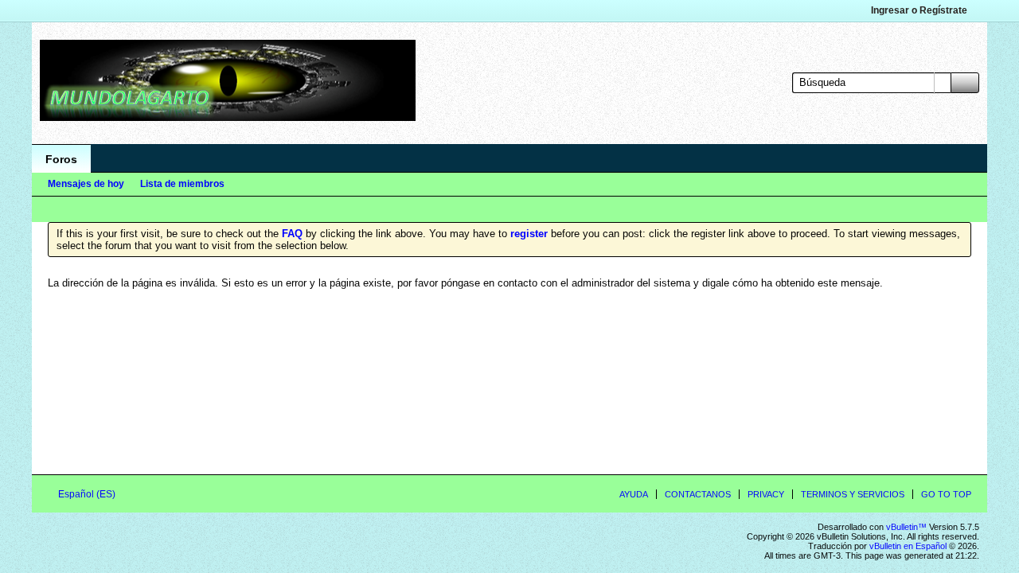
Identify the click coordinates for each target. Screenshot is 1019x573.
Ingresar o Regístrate (919, 10)
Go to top (946, 494)
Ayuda (633, 494)
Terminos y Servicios (852, 494)
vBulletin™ (906, 527)
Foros (61, 159)
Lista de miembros (182, 183)
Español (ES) (88, 494)
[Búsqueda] (965, 82)
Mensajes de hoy (86, 183)
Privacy (766, 494)
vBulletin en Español (908, 546)
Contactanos (698, 494)
